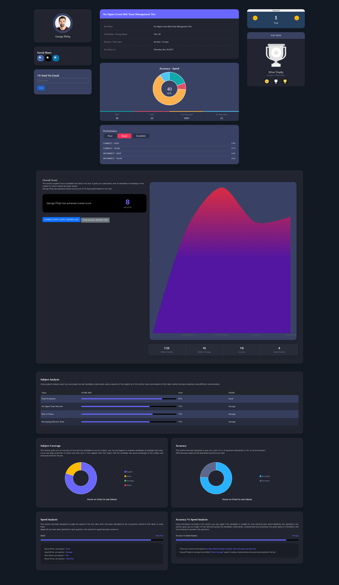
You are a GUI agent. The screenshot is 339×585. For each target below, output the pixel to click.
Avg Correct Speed (187, 117)
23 (233, 143)
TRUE (117, 117)
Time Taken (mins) (221, 117)
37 (233, 148)
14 (233, 153)
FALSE (152, 117)
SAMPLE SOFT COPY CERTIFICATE (61, 219)
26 (233, 158)
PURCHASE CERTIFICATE (95, 220)
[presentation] (255, 18)
